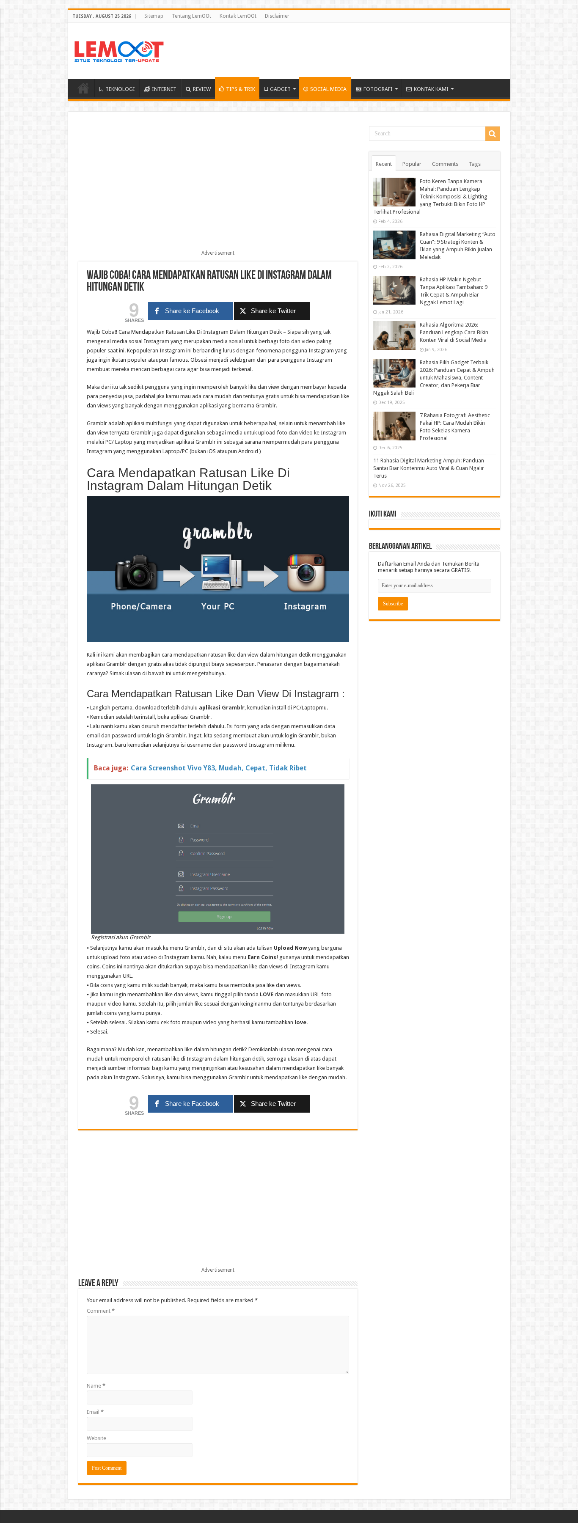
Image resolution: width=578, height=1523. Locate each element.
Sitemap (153, 16)
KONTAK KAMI (431, 89)
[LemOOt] (119, 50)
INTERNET (164, 89)
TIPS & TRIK (240, 89)
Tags (475, 164)
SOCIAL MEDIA (328, 89)
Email (95, 1412)
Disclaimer (277, 16)
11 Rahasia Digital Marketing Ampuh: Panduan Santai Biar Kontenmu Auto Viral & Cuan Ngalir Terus (428, 468)
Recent (384, 164)
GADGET (280, 89)
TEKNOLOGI (120, 89)
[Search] (492, 133)
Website (96, 1438)
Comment (101, 1311)
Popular (411, 164)
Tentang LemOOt (191, 16)
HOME (83, 88)
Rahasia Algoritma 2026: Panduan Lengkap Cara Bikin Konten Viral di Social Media (454, 332)
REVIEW (202, 89)
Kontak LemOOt (238, 16)
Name (96, 1386)
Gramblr (233, 707)
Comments (445, 164)
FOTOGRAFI (378, 89)
